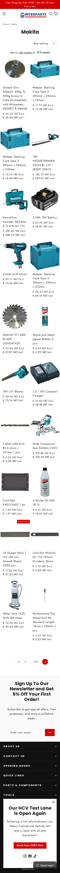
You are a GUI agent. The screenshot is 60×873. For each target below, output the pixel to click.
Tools (8, 795)
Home (6, 24)
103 (36, 661)
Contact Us (14, 756)
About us (11, 746)
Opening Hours (16, 766)
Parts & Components (22, 785)
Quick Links (13, 775)
